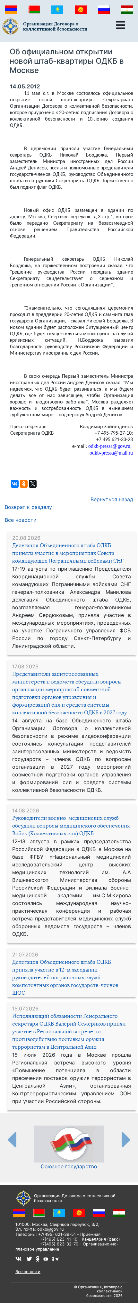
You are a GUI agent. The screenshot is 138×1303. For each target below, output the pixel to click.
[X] (33, 484)
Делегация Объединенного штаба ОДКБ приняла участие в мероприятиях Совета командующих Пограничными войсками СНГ (68, 553)
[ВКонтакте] (15, 484)
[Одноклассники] (24, 484)
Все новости (21, 520)
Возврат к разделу (28, 507)
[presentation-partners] (11, 1139)
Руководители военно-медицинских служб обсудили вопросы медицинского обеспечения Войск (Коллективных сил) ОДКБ (71, 826)
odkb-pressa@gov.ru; (110, 446)
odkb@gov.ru (50, 1229)
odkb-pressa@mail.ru (111, 453)
